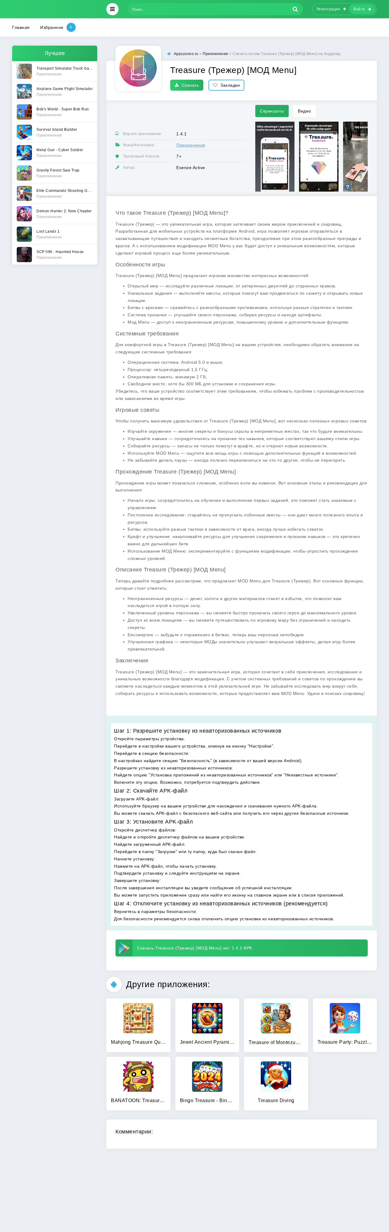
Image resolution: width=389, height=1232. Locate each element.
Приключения (190, 145)
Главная (21, 27)
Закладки (230, 85)
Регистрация (328, 9)
